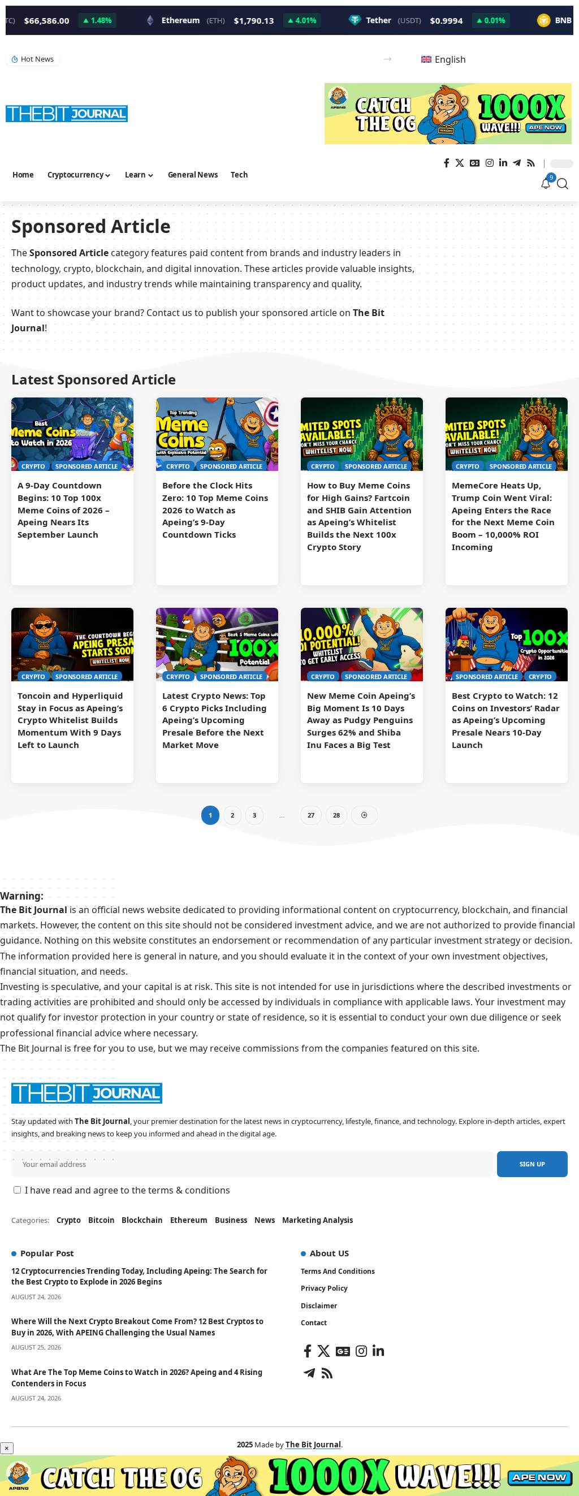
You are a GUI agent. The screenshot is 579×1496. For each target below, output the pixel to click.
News (264, 1220)
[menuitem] (444, 59)
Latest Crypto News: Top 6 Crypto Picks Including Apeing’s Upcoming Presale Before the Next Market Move (214, 720)
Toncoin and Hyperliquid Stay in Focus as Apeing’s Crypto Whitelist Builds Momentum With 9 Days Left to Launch (70, 720)
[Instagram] (489, 163)
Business (231, 1220)
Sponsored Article (86, 466)
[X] (459, 163)
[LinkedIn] (503, 163)
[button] (387, 59)
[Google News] (475, 163)
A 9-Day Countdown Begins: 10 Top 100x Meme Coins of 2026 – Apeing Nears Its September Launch (64, 509)
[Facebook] (446, 163)
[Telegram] (517, 163)
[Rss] (531, 163)
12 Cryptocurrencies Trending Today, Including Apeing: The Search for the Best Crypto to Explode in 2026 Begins (139, 1276)
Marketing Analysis (317, 1220)
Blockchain (142, 1220)
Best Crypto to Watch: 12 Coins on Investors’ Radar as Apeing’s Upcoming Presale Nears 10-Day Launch (506, 720)
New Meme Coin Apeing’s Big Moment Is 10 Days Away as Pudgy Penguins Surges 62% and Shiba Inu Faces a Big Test (361, 720)
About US (329, 1253)
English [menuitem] (450, 59)
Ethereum (189, 1220)
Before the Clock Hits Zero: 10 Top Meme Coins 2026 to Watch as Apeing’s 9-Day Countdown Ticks (215, 509)
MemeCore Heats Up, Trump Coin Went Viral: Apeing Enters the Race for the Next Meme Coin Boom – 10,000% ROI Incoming (503, 515)
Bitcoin (101, 1220)
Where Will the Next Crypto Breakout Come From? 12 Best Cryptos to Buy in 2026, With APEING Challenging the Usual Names (137, 1327)
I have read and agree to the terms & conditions (127, 1190)
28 (336, 815)
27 (311, 815)
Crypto (33, 466)
